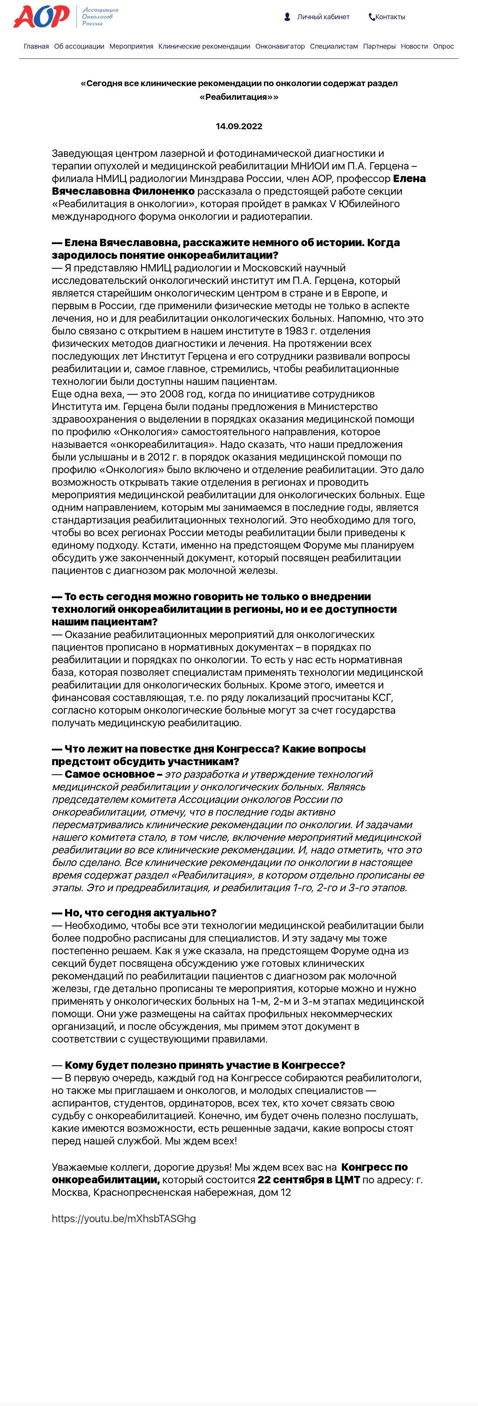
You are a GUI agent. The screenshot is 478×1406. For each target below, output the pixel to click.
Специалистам (334, 46)
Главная (36, 46)
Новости (414, 46)
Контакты (390, 17)
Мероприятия (131, 46)
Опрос (443, 46)
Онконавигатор (280, 46)
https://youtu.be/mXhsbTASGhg (124, 1218)
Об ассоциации (79, 46)
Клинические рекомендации (204, 46)
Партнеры (379, 46)
